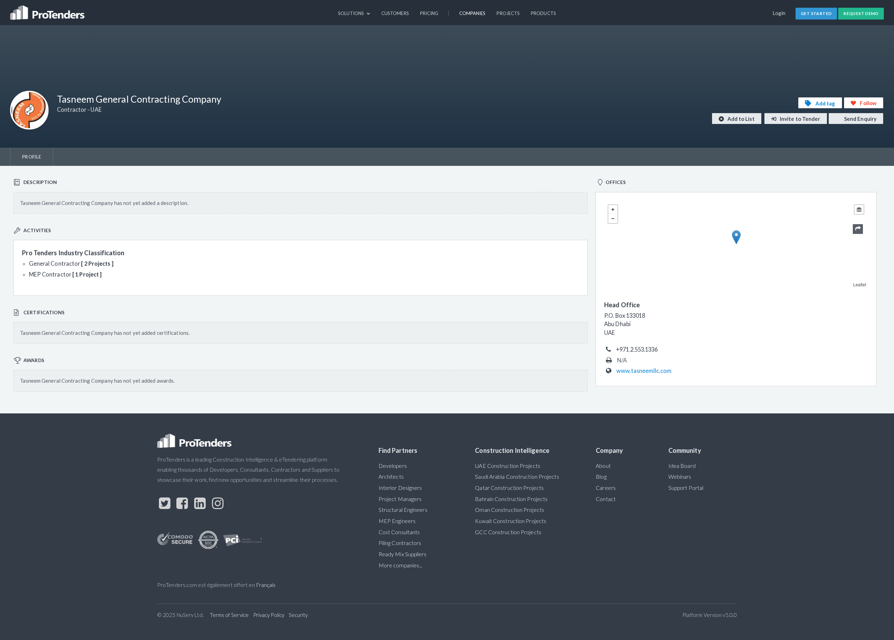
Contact (606, 499)
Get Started (816, 13)
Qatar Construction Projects (509, 488)
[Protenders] (48, 9)
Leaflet (859, 284)
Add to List (740, 119)
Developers (393, 466)
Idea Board (682, 466)
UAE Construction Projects (507, 466)
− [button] (612, 218)
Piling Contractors (400, 543)
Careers (606, 488)
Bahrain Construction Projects (511, 499)
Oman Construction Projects (509, 510)
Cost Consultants (399, 532)
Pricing (429, 13)
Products (543, 13)
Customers (395, 13)
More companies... (401, 565)
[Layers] (859, 209)
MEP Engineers (397, 521)
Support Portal (685, 488)
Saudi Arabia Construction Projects (517, 476)
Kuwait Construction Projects (510, 521)
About (603, 466)
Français (266, 585)
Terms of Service (229, 615)
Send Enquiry (860, 119)
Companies (472, 13)
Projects (508, 13)
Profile (31, 157)
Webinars (679, 476)
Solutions (351, 13)
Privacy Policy (268, 615)
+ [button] (612, 209)
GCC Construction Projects (508, 532)
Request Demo (861, 13)
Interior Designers (400, 488)
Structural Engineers (403, 510)
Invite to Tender (799, 119)
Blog (601, 476)
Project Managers (400, 499)
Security (298, 615)
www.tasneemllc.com (644, 370)
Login (779, 13)
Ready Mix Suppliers (403, 554)
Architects (391, 476)
